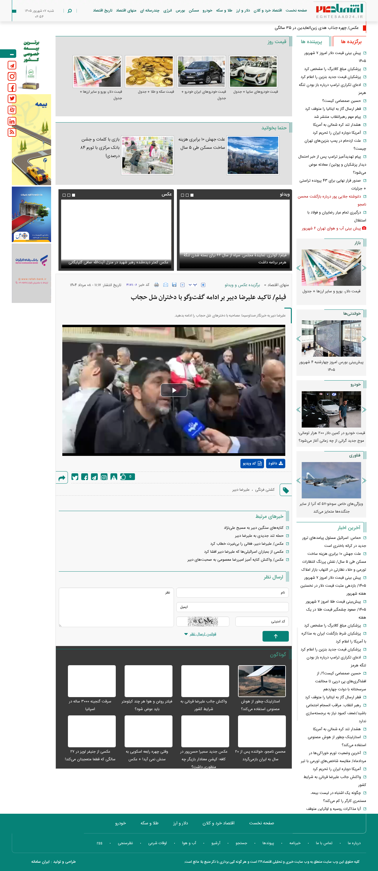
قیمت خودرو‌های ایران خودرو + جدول (203, 95)
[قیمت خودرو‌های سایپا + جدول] (253, 71)
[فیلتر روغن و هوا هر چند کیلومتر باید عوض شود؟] (145, 681)
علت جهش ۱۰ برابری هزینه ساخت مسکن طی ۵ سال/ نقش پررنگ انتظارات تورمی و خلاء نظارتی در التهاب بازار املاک (334, 562)
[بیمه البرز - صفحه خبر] (31, 64)
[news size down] (182, 285)
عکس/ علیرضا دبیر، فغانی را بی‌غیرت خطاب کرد (247, 544)
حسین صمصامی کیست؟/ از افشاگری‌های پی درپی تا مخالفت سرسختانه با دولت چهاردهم (340, 681)
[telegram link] (12, 65)
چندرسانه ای (149, 10)
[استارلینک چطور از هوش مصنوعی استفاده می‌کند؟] (259, 681)
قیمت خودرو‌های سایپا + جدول (255, 92)
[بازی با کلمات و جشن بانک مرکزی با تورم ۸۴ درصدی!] (147, 155)
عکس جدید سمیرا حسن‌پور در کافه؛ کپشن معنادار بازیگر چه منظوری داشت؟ (203, 759)
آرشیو (215, 843)
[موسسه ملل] (31, 214)
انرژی (167, 10)
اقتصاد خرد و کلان (268, 10)
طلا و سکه (224, 10)
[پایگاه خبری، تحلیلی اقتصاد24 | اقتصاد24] (330, 12)
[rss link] (12, 132)
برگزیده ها (351, 42)
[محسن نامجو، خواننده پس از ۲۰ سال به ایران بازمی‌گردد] (259, 731)
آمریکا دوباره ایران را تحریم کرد (337, 133)
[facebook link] (12, 87)
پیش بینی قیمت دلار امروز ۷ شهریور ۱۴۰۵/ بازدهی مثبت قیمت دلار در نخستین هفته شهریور (333, 586)
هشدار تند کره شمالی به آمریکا (337, 125)
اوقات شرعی (157, 843)
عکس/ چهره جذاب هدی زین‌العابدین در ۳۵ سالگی (317, 28)
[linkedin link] (12, 121)
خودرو (207, 10)
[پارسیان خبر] (31, 139)
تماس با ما (324, 843)
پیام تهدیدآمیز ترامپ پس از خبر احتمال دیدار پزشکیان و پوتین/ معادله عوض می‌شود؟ (332, 165)
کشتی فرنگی (265, 490)
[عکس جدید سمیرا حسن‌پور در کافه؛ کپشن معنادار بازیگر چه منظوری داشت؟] (202, 731)
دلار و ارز (243, 10)
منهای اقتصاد (126, 10)
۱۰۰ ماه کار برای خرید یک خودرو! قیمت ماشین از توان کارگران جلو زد (331, 437)
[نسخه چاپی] (156, 284)
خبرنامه (295, 843)
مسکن (194, 10)
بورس (180, 10)
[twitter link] (12, 98)
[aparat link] (12, 110)
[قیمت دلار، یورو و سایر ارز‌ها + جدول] (97, 71)
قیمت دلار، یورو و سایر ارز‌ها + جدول (101, 95)
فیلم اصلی (265, 479)
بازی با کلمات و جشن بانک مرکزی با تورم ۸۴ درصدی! (100, 148)
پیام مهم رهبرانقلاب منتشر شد (337, 117)
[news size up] (203, 285)
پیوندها (268, 843)
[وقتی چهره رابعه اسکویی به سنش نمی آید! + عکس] (145, 731)
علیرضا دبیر (241, 490)
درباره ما (354, 843)
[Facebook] (84, 476)
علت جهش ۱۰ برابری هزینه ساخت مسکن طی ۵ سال (201, 143)
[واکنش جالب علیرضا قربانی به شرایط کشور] (202, 681)
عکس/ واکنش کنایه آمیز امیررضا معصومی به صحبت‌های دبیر (236, 560)
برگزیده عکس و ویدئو (242, 285)
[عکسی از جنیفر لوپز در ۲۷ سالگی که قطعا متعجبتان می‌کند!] (88, 731)
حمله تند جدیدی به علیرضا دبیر (259, 536)
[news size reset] (193, 285)
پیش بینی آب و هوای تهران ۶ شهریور (331, 228)
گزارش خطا (113, 476)
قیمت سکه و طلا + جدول (156, 92)
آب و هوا (189, 843)
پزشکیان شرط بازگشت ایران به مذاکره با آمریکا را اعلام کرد (240, 262)
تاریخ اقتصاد (102, 10)
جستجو (241, 843)
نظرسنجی (125, 843)
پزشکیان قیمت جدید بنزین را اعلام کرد (331, 77)
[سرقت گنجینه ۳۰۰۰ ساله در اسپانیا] (88, 681)
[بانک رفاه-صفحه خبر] (31, 273)
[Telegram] (94, 476)
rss (99, 843)
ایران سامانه (40, 862)
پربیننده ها (311, 42)
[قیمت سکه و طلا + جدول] (149, 71)
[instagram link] (12, 76)
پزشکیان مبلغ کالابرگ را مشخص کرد (332, 69)
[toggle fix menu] (8, 53)
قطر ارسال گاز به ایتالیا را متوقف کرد (333, 109)
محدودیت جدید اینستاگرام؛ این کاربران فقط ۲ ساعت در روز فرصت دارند (331, 508)
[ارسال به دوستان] (165, 284)
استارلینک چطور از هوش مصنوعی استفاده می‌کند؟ (331, 366)
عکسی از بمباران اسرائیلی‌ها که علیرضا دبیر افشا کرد (244, 552)
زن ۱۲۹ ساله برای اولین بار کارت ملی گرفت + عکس (128, 262)
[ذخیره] (174, 285)
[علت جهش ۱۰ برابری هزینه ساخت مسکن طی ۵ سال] (253, 155)
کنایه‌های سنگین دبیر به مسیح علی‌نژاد (254, 528)
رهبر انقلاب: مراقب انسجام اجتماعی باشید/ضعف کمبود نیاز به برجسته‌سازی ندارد (336, 713)
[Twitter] (74, 476)
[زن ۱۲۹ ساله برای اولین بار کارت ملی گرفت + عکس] (116, 234)
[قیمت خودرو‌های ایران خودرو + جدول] (201, 71)
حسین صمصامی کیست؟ (341, 101)
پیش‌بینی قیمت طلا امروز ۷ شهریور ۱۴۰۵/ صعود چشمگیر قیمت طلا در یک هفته (336, 609)
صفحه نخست (296, 10)
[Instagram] (104, 476)
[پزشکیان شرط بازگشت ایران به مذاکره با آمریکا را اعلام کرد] (234, 234)
